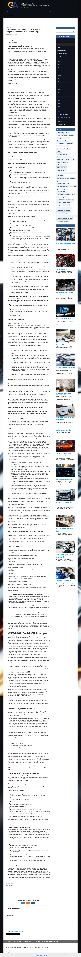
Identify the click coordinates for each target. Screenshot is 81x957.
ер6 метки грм (61, 197)
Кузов (27, 12)
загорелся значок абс (63, 205)
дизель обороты (61, 191)
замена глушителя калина (64, 218)
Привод (59, 138)
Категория (60, 132)
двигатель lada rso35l (63, 183)
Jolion (59, 75)
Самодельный (61, 148)
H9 (59, 81)
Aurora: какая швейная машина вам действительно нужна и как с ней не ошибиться (64, 530)
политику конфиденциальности (17, 931)
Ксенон (67, 132)
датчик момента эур (62, 181)
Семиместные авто (62, 154)
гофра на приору (61, 167)
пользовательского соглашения (37, 952)
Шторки (67, 159)
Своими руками (44, 12)
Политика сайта (27, 941)
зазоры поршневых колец (64, 207)
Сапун (68, 148)
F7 (58, 72)
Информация (10, 15)
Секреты (59, 151)
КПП (22, 12)
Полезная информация (66, 12)
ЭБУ (73, 159)
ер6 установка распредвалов (65, 199)
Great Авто (27, 3)
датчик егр (60, 175)
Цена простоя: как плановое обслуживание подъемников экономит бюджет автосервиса (65, 243)
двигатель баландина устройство (66, 186)
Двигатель (16, 12)
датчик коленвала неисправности (66, 178)
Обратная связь (17, 941)
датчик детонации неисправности (66, 173)
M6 (59, 67)
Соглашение (37, 941)
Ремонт (66, 146)
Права (71, 135)
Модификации (34, 12)
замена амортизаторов (63, 210)
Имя (7, 911)
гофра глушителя (62, 165)
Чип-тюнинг (67, 156)
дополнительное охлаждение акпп (66, 194)
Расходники (60, 143)
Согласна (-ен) (43, 955)
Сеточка (59, 156)
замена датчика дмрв (63, 221)
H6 (59, 70)
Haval (51, 12)
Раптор (67, 140)
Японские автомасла (62, 162)
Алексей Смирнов (10, 890)
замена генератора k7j (63, 213)
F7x (59, 78)
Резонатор (69, 143)
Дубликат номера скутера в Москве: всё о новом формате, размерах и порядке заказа (65, 556)
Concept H (60, 84)
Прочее (60, 121)
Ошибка (64, 135)
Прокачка (66, 138)
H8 (59, 61)
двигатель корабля (62, 189)
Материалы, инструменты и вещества (64, 118)
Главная (9, 12)
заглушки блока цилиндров (65, 202)
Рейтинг (59, 146)
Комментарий (9, 915)
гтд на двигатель (61, 170)
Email (22, 911)
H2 (59, 64)
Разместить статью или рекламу (50, 941)
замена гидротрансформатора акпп (67, 216)
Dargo (59, 59)
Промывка (60, 140)
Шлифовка (60, 159)
